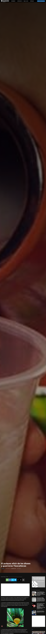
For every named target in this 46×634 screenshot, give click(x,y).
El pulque (3, 602)
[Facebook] (10, 580)
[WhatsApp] (7, 580)
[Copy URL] (18, 580)
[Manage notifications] (2, 626)
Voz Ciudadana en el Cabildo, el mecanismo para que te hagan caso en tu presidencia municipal (41, 593)
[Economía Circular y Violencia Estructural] (34, 613)
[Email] (20, 580)
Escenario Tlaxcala (3, 576)
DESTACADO (38, 612)
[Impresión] (23, 580)
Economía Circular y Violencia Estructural (40, 611)
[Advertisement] (15, 589)
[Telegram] (15, 580)
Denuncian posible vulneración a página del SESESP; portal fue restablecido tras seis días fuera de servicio (41, 599)
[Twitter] (12, 580)
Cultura (2, 568)
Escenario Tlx (14, 568)
